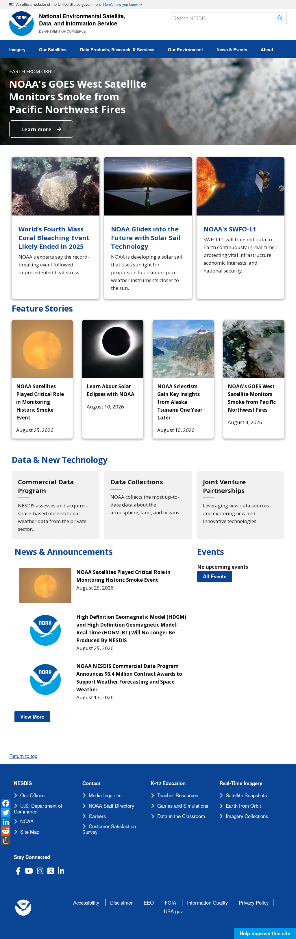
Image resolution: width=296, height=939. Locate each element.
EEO (149, 902)
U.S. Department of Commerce (38, 808)
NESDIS (23, 783)
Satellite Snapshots (246, 795)
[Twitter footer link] (50, 870)
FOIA (170, 902)
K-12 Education (168, 783)
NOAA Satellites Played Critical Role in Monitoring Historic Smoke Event (40, 402)
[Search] (280, 18)
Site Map (29, 831)
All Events (217, 576)
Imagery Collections (247, 816)
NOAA (27, 821)
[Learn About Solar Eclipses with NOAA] (112, 349)
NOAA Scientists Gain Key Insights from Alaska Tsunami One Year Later (179, 402)
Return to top (23, 755)
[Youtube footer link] (29, 870)
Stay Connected (32, 857)
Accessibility (86, 902)
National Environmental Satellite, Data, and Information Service (82, 19)
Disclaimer (121, 902)
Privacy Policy (254, 902)
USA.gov (173, 911)
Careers (97, 816)
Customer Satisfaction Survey (109, 829)
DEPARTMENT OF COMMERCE (62, 31)
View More (35, 716)
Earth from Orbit (243, 805)
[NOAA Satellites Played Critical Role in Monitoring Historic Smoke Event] (42, 349)
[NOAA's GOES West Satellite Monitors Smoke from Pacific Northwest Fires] (253, 349)
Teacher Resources (177, 795)
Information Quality (207, 902)
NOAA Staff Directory (111, 805)
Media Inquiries (105, 795)
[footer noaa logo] (23, 907)
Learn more (37, 129)
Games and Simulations (182, 805)
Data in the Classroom (181, 816)
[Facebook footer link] (18, 870)
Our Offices (32, 795)
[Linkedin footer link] (61, 870)
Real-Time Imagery (240, 783)
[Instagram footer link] (40, 870)
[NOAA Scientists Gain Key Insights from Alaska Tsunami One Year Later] (183, 349)
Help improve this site (265, 933)
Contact (91, 783)
